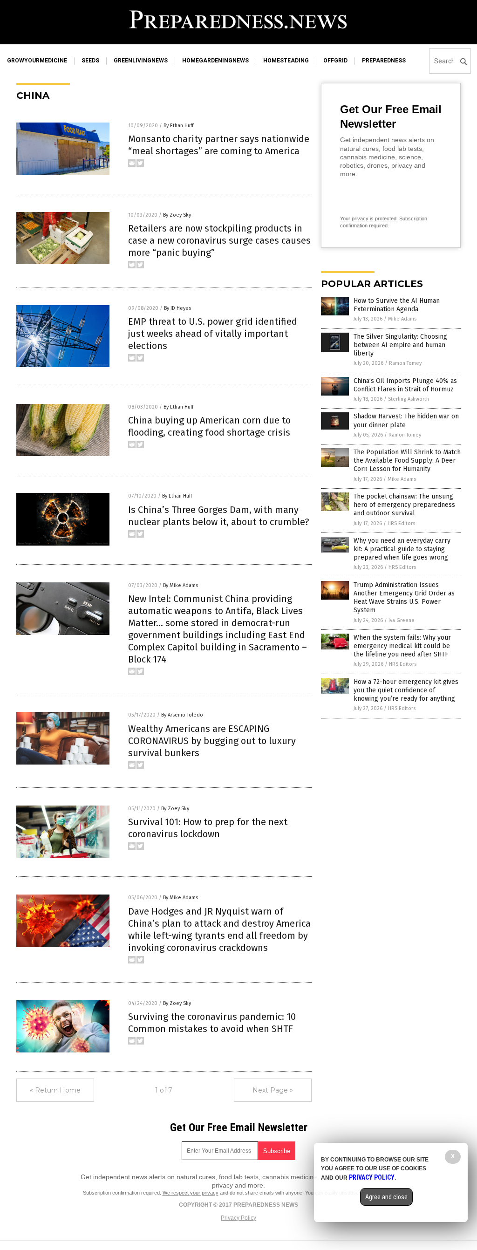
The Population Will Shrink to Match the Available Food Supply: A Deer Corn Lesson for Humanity (407, 460)
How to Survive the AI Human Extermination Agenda (397, 305)
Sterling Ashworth (408, 399)
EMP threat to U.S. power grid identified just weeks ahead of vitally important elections (212, 333)
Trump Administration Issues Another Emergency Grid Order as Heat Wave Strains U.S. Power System (404, 598)
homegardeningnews (215, 60)
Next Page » (272, 1090)
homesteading (286, 60)
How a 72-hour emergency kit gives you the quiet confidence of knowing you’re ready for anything (406, 690)
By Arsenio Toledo (182, 715)
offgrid (335, 60)
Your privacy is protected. (369, 218)
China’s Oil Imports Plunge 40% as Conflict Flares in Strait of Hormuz (405, 385)
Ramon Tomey (405, 363)
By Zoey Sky (177, 215)
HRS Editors (401, 523)
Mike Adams (402, 319)
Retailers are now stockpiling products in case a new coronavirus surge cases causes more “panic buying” (219, 240)
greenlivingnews (141, 60)
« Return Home (55, 1090)
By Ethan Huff (178, 126)
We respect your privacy (190, 1192)
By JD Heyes (177, 308)
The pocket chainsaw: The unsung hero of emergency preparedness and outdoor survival (404, 504)
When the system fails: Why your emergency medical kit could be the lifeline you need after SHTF (402, 646)
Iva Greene (401, 620)
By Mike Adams (180, 585)
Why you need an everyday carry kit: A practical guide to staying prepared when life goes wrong (402, 549)
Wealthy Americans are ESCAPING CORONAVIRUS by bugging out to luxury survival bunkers (212, 740)
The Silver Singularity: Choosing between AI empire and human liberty (400, 345)
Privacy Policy (238, 1218)
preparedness (384, 60)
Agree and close (386, 1197)
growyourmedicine (37, 60)
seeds (90, 60)
